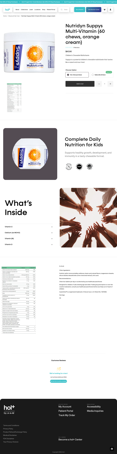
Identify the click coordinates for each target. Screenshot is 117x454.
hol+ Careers (62, 437)
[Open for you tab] (112, 449)
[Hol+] (7, 10)
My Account (64, 406)
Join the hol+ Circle (93, 9)
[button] (24, 9)
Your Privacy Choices (10, 442)
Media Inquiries (95, 411)
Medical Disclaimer (10, 435)
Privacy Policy (8, 429)
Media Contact (91, 404)
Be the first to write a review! (58, 381)
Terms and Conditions (11, 425)
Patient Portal (65, 411)
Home (5, 16)
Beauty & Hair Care (14, 16)
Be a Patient (79, 9)
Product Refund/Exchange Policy (15, 432)
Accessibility (94, 406)
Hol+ (63, 452)
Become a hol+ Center (70, 439)
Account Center (62, 404)
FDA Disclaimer (8, 438)
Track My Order (66, 415)
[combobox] (63, 9)
